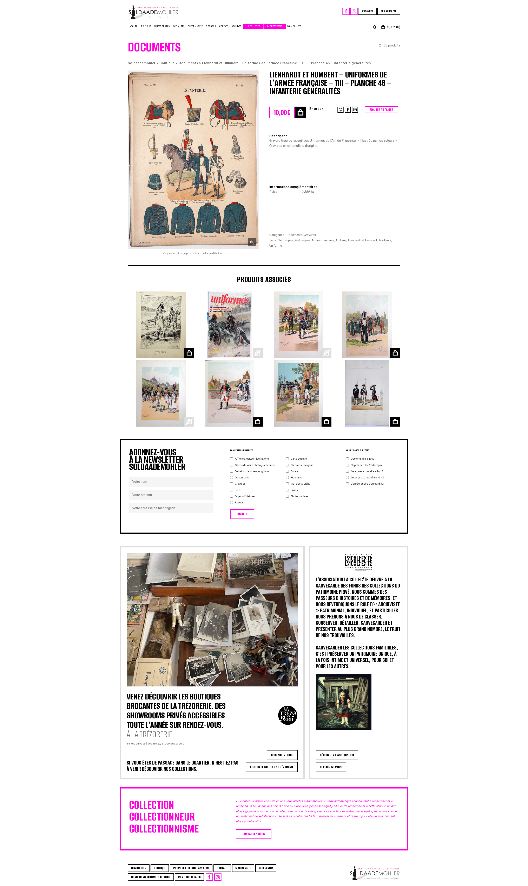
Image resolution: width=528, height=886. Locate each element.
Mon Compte (294, 26)
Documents (188, 63)
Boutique (146, 26)
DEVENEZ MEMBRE (331, 767)
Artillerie (341, 240)
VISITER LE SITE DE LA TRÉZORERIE (271, 767)
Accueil (134, 26)
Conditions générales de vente (151, 877)
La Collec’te (253, 26)
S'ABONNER (367, 11)
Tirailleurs (384, 240)
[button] (193, 159)
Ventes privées (162, 26)
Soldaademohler (142, 63)
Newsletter (138, 868)
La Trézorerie (274, 26)
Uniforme (275, 245)
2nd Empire (302, 240)
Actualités (179, 26)
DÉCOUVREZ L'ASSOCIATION (337, 755)
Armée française (322, 240)
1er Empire (285, 240)
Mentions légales (189, 877)
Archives (236, 26)
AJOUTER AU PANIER (381, 109)
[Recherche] (374, 27)
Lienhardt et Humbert (362, 240)
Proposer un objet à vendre (191, 868)
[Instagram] (354, 11)
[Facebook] (346, 11)
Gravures (310, 235)
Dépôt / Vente (195, 26)
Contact (223, 26)
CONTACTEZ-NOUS (282, 755)
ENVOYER (242, 514)
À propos (211, 26)
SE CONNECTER (389, 11)
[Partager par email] (340, 110)
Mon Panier (266, 868)
